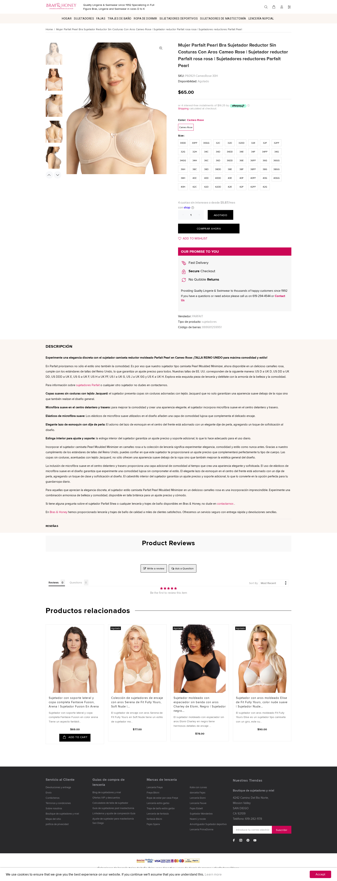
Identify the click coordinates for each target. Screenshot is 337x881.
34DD (230, 151)
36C (206, 160)
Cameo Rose (185, 127)
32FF (276, 142)
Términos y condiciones (58, 803)
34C (206, 151)
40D (206, 178)
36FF (253, 160)
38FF (253, 169)
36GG (276, 160)
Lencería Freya (155, 787)
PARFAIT (197, 316)
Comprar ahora (209, 228)
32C (218, 142)
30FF (194, 142)
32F (265, 142)
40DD (218, 178)
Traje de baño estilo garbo (161, 808)
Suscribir (281, 830)
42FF (253, 186)
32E (253, 142)
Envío (48, 792)
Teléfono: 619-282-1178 (247, 819)
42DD (218, 186)
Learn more (213, 874)
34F (253, 151)
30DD (183, 142)
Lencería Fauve (198, 803)
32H (194, 151)
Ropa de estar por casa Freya (162, 797)
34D (218, 151)
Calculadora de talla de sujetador (110, 803)
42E (230, 186)
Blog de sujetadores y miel (106, 792)
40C (194, 178)
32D (230, 142)
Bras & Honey (58, 512)
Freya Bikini (153, 792)
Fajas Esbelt (196, 808)
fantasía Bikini (154, 819)
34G (276, 151)
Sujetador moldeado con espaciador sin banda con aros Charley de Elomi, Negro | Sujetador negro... (200, 704)
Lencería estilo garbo (158, 803)
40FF (253, 178)
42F (241, 186)
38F (241, 169)
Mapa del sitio (53, 819)
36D (218, 160)
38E (230, 169)
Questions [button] (76, 582)
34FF (265, 151)
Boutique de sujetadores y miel (62, 813)
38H (183, 178)
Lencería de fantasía (158, 813)
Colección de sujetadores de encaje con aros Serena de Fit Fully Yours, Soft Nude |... (137, 702)
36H (183, 169)
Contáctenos (52, 797)
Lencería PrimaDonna (201, 829)
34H (194, 160)
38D (206, 169)
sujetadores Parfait (88, 385)
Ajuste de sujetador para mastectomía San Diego (113, 821)
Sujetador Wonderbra (201, 813)
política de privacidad (57, 824)
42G (265, 186)
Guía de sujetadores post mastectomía (113, 808)
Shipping (183, 108)
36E (241, 160)
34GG (183, 160)
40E (230, 178)
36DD (230, 160)
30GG (206, 142)
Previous (49, 175)
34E (241, 151)
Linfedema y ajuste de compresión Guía (113, 813)
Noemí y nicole (198, 819)
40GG (276, 178)
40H (183, 186)
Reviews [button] (54, 582)
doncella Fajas (197, 792)
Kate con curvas (198, 787)
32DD (241, 142)
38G (265, 169)
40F (241, 178)
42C (194, 186)
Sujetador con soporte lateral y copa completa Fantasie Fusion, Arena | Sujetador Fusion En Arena (74, 702)
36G (265, 160)
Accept (320, 874)
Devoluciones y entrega (58, 787)
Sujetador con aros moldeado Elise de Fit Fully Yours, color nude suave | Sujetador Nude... (261, 702)
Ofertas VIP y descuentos (106, 797)
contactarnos (225, 504)
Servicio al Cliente (60, 779)
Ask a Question (184, 568)
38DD (218, 169)
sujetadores (209, 322)
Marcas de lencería (162, 779)
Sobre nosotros (54, 808)
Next (57, 175)
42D (206, 186)
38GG (276, 169)
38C (194, 169)
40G (265, 178)
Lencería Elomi (198, 797)
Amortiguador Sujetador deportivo (208, 824)
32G (183, 151)
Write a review (155, 568)
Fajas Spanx (153, 824)
